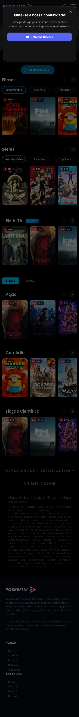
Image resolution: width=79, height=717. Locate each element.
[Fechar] (70, 11)
